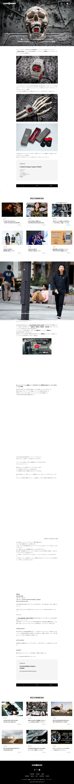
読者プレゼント (44, 779)
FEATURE (32, 774)
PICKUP (38, 774)
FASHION (5, 718)
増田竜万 (42, 326)
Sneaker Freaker (20, 51)
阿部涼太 (37, 326)
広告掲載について (30, 779)
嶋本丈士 (38, 330)
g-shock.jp (21, 176)
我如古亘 (33, 326)
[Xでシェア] (23, 185)
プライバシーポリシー (49, 779)
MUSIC (32, 776)
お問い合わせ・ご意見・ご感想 (37, 779)
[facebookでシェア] (37, 185)
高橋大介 (49, 330)
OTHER (47, 776)
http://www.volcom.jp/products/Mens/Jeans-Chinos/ (28, 671)
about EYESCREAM (24, 779)
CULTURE (54, 718)
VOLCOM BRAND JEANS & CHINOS (36, 325)
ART (37, 776)
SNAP (42, 774)
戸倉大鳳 (47, 326)
